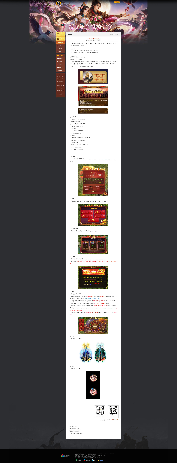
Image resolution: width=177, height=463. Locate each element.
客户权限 (96, 457)
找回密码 (63, 76)
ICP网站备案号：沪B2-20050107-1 (80, 455)
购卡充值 (63, 78)
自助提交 (58, 78)
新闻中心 (117, 34)
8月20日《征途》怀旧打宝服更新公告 (76, 433)
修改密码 (58, 76)
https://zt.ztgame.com (115, 419)
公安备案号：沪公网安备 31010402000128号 (92, 455)
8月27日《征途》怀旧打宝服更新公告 (76, 430)
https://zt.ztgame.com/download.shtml (112, 420)
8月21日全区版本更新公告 (74, 431)
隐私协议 (100, 457)
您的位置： (112, 34)
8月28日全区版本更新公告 (74, 428)
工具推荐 (60, 94)
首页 (114, 34)
